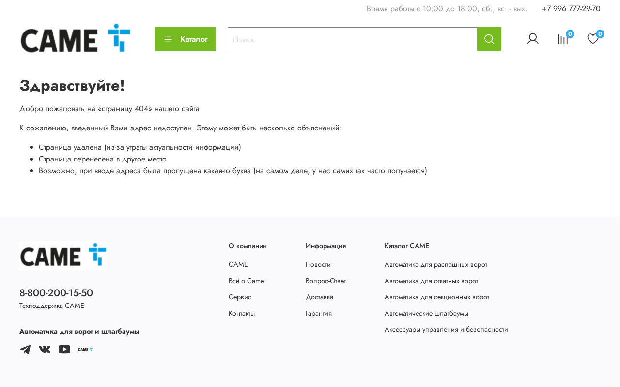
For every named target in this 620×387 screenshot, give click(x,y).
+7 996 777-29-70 (571, 8)
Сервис (240, 297)
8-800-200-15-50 (56, 293)
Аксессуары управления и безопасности (446, 329)
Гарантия (319, 313)
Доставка (319, 297)
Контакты (242, 313)
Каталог (194, 39)
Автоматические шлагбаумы (426, 313)
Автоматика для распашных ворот (436, 264)
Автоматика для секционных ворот (437, 297)
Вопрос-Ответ (326, 281)
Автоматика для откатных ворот (431, 281)
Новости (318, 264)
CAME (238, 264)
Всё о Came (246, 281)
